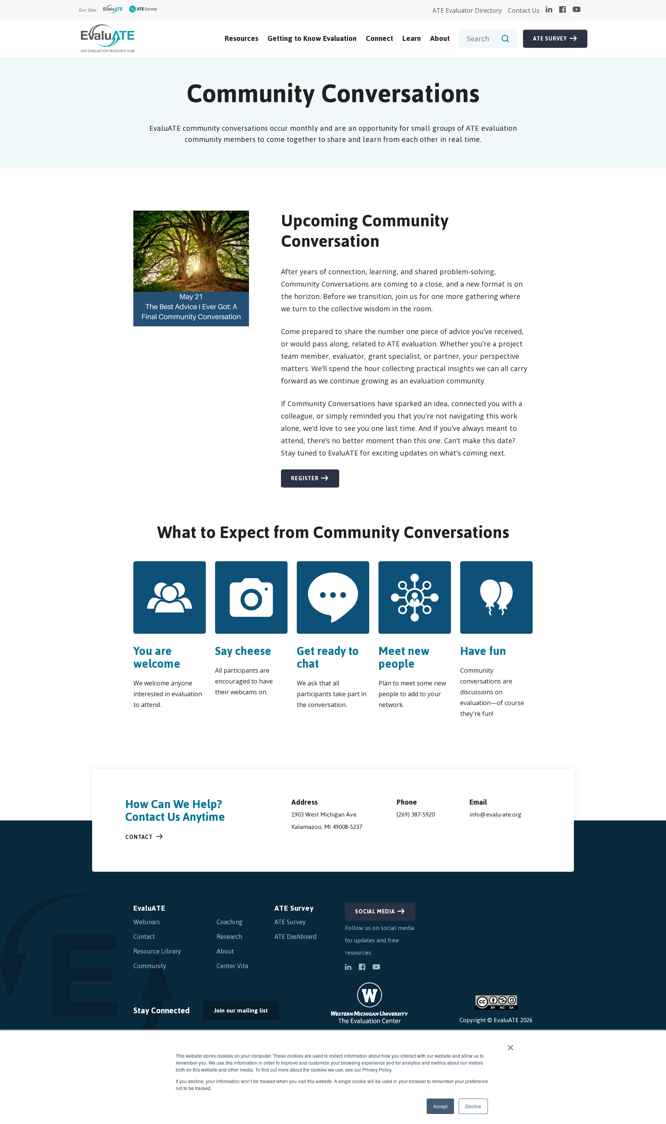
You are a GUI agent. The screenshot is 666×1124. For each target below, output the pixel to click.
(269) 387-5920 (416, 814)
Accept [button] (440, 1106)
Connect (379, 38)
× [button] (510, 1044)
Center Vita (232, 966)
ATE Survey (550, 39)
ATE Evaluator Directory (467, 10)
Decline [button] (473, 1106)
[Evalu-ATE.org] (113, 10)
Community (149, 966)
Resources (241, 38)
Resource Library (157, 951)
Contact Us (524, 10)
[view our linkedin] (549, 10)
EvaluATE (149, 908)
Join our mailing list (235, 1012)
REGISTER (299, 480)
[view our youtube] (576, 10)
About (440, 38)
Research (229, 936)
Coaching (229, 922)
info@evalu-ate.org (495, 814)
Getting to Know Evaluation (312, 38)
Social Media (375, 911)
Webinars (146, 922)
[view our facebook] (562, 10)
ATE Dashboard (295, 936)
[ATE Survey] (143, 10)
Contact (139, 837)
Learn (411, 38)
